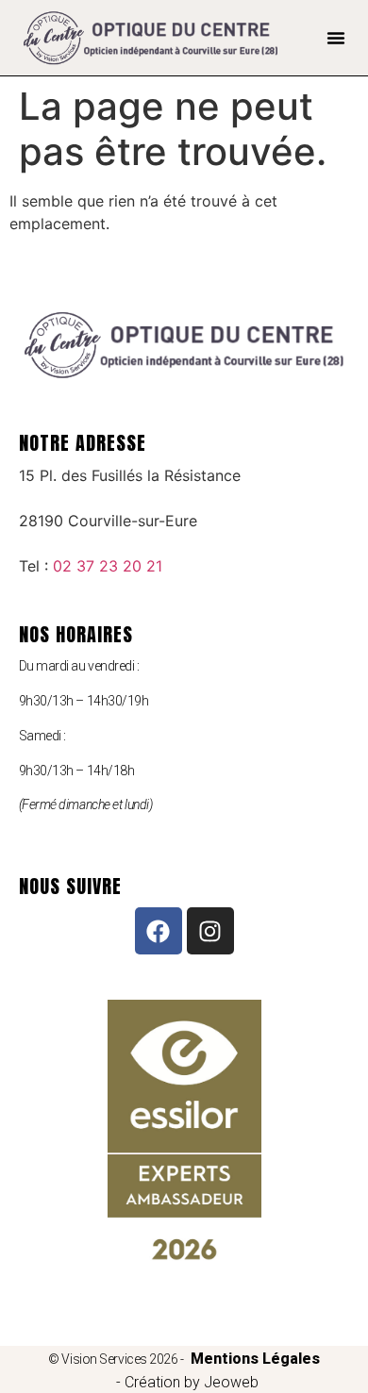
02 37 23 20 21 (107, 565)
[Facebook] (158, 930)
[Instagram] (210, 930)
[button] (336, 38)
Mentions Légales (255, 1359)
